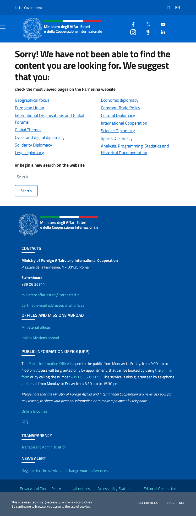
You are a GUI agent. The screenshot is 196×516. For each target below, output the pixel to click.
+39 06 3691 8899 (86, 377)
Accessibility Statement (117, 488)
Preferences (147, 502)
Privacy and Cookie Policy (40, 488)
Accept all (176, 502)
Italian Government (28, 7)
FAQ (25, 422)
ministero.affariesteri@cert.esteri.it (50, 295)
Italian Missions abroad (40, 338)
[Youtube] (161, 24)
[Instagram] (131, 31)
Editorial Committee (160, 488)
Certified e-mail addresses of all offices (53, 305)
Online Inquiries (34, 411)
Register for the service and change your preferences (65, 470)
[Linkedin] (161, 31)
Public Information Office (48, 363)
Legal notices (79, 488)
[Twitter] (146, 24)
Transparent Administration (44, 447)
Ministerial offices (36, 327)
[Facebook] (131, 24)
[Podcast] (146, 31)
